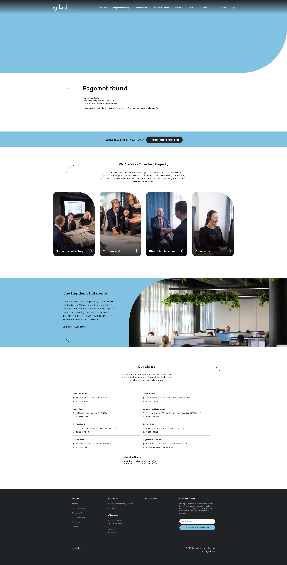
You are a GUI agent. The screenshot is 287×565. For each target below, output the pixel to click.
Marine (178, 7)
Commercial (141, 7)
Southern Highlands (154, 409)
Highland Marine (152, 439)
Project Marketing (121, 7)
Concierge (76, 522)
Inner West (79, 409)
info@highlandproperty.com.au (120, 504)
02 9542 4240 (82, 432)
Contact (203, 7)
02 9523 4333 (82, 401)
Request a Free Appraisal (164, 139)
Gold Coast (78, 439)
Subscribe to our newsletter (197, 527)
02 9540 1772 (152, 432)
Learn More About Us (74, 326)
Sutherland (79, 424)
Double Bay (149, 393)
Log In (233, 8)
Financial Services (161, 7)
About (190, 7)
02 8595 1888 (82, 416)
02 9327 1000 (152, 401)
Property (103, 7)
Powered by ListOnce (207, 552)
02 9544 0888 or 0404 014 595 (160, 447)
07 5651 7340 (82, 447)
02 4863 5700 (152, 416)
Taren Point (149, 424)
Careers (75, 527)
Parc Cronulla (80, 393)
